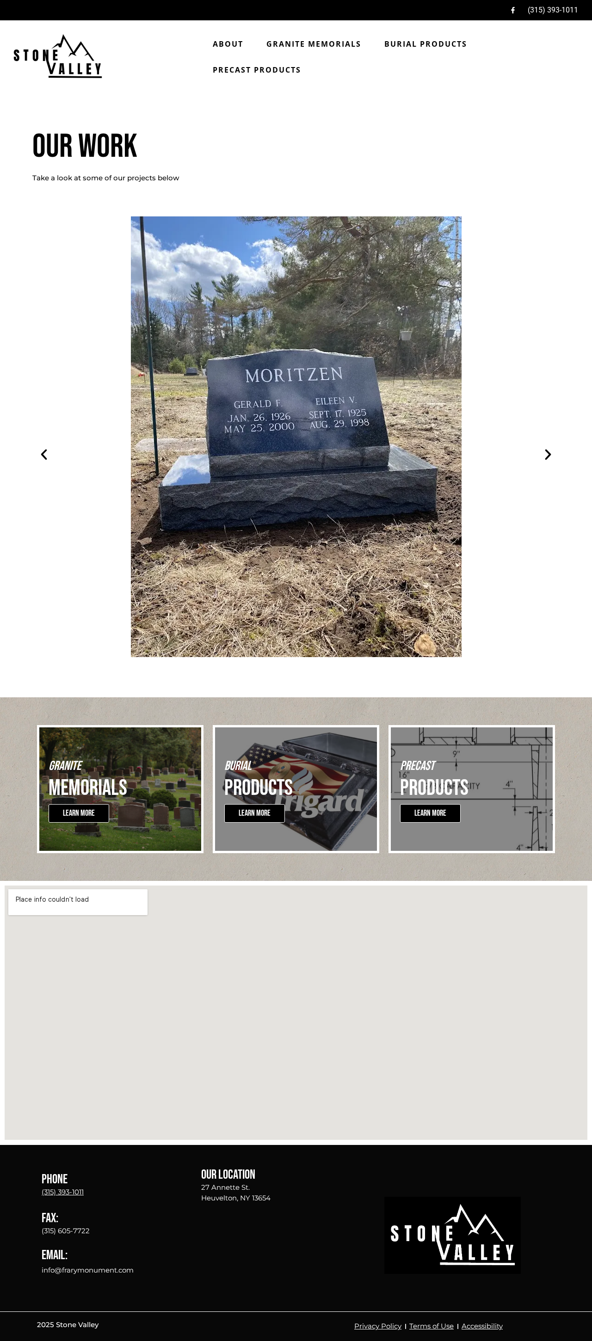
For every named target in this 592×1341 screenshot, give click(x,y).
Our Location (228, 1174)
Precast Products (257, 70)
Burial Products (425, 44)
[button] (44, 454)
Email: (55, 1255)
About (228, 44)
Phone (55, 1179)
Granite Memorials (313, 44)
